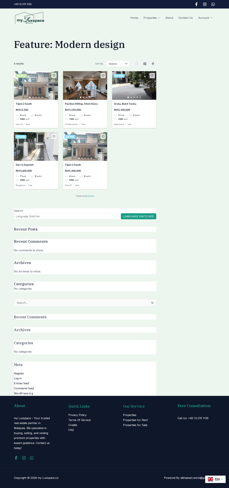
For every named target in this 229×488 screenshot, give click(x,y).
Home (134, 18)
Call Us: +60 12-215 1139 (193, 418)
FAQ (71, 430)
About (169, 18)
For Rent (21, 76)
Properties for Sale (135, 425)
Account (203, 18)
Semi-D (19, 124)
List (144, 63)
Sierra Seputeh (25, 164)
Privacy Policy (77, 415)
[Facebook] (196, 4)
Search (18, 210)
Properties (150, 18)
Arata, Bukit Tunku (125, 103)
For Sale (119, 76)
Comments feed (24, 388)
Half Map (153, 63)
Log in (18, 378)
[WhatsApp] (213, 4)
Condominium (71, 124)
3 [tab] (36, 97)
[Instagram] (205, 4)
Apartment (119, 124)
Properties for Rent (135, 420)
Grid (136, 63)
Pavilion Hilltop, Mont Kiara (81, 103)
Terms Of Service (79, 420)
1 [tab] (30, 97)
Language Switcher (138, 216)
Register (19, 373)
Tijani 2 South (24, 103)
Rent (28, 124)
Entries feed (21, 383)
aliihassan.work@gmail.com (197, 477)
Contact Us (186, 18)
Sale (83, 124)
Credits (72, 425)
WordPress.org (23, 393)
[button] (158, 18)
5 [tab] (42, 97)
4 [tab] (39, 97)
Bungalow (20, 185)
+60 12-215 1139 (23, 4)
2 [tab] (33, 97)
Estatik (91, 195)
